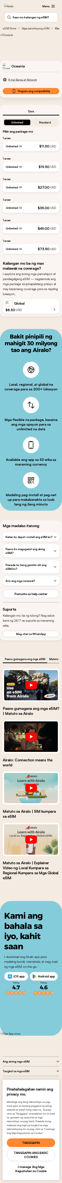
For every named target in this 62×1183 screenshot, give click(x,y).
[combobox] (31, 17)
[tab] (31, 111)
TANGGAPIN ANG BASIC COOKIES (31, 1155)
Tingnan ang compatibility (33, 91)
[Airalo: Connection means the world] (31, 736)
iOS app (18, 976)
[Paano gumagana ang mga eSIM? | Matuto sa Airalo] (31, 685)
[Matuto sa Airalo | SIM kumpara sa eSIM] (31, 788)
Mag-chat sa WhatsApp (31, 634)
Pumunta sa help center (31, 594)
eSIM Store (9, 28)
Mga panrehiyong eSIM (35, 28)
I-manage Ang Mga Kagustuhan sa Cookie (31, 1169)
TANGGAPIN (31, 1143)
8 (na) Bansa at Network (22, 79)
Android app (46, 976)
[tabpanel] (31, 184)
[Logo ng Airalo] (11, 6)
